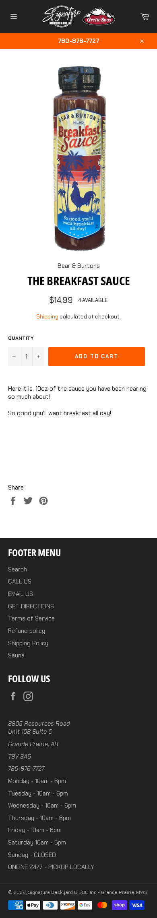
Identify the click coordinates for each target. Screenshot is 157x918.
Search (17, 569)
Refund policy (26, 631)
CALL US (19, 581)
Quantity (21, 338)
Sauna (16, 655)
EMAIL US (20, 594)
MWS (141, 892)
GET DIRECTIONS (31, 606)
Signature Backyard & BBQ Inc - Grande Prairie (81, 892)
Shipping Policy (28, 643)
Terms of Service (31, 618)
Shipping (47, 316)
